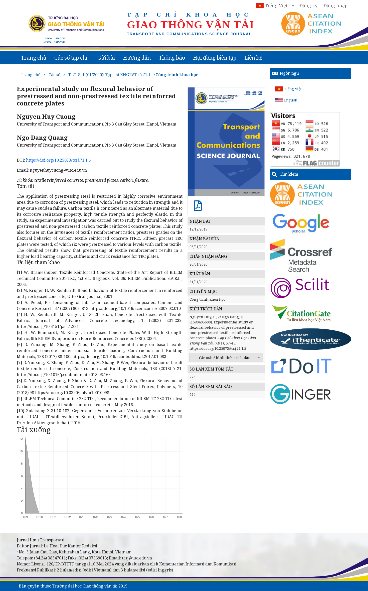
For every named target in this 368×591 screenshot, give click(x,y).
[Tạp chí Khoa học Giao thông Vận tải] (301, 313)
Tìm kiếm (289, 174)
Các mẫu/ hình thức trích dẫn (225, 357)
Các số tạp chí (70, 57)
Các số (54, 74)
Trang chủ (33, 57)
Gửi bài (106, 57)
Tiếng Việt (292, 88)
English (290, 100)
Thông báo (172, 57)
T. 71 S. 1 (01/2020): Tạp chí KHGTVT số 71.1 (109, 74)
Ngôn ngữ (289, 73)
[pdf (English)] (198, 208)
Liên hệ (253, 57)
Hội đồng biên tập (214, 57)
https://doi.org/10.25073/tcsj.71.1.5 (58, 160)
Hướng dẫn (137, 57)
